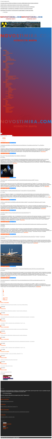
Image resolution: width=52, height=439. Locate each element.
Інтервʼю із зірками (9, 98)
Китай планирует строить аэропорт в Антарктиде (16, 212)
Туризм (4, 106)
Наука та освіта (13, 142)
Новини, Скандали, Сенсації (11, 60)
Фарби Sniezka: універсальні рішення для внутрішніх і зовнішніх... (14, 310)
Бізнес (4, 62)
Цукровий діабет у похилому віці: (8, 416)
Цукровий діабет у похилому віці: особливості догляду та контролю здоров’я (17, 8)
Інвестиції (7, 67)
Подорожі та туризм (5, 351)
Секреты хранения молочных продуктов (9, 359)
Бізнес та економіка (5, 302)
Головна (5, 50)
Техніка (4, 69)
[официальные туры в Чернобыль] (20, 27)
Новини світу (8, 57)
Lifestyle (5, 81)
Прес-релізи (8, 56)
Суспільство (6, 69)
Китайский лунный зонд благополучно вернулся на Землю (18, 190)
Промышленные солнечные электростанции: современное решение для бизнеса (17, 6)
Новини (4, 55)
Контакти (7, 54)
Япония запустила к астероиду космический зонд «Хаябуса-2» (19, 179)
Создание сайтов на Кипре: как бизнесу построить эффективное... (14, 304)
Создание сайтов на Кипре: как (7, 401)
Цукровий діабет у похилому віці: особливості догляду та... (13, 322)
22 (3, 295)
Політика (5, 61)
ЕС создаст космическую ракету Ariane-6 (13, 155)
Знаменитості (8, 96)
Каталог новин (8, 58)
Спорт (4, 99)
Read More (43, 151)
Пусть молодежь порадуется (6, 365)
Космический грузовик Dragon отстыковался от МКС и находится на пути (23, 280)
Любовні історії (11, 97)
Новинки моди (10, 95)
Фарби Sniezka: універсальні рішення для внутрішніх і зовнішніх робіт (15, 4)
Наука (4, 138)
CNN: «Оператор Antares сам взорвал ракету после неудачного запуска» (23, 202)
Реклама (7, 52)
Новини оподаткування (10, 59)
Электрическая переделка (6, 371)
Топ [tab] (4, 298)
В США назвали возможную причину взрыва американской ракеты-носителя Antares (24, 224)
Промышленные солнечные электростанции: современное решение (15, 411)
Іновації (7, 68)
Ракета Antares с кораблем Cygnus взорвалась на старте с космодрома (22, 268)
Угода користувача (9, 53)
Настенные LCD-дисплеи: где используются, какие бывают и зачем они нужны (17, 10)
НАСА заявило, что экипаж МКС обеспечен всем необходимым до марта (23, 236)
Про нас (7, 51)
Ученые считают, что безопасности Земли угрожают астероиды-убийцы (22, 145)
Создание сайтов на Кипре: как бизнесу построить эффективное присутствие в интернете (19, 3)
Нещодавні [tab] (5, 297)
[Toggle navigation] (1, 47)
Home (4, 137)
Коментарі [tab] (5, 299)
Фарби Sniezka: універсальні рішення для (9, 406)
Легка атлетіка (8, 105)
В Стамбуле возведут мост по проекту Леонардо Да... (12, 353)
